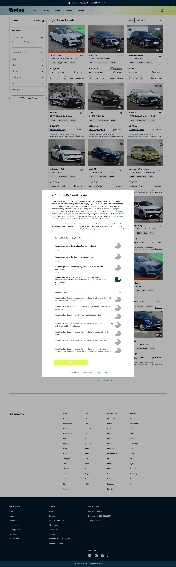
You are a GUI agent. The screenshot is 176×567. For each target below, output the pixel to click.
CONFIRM (70, 362)
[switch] (118, 246)
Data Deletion (74, 372)
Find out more (102, 3)
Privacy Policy (102, 372)
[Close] (129, 195)
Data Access (88, 372)
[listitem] (88, 238)
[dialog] (88, 283)
